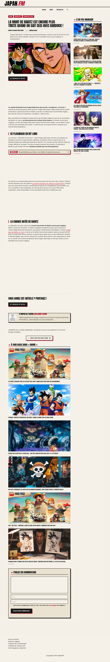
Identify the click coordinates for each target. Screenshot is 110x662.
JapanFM (60, 655)
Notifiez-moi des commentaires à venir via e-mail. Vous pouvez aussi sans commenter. (39, 605)
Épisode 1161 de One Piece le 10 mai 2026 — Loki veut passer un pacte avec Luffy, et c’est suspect (33, 453)
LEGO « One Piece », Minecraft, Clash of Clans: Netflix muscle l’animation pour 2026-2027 (31, 525)
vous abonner (52, 605)
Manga (44, 10)
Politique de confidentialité (17, 643)
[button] (67, 9)
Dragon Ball (18, 16)
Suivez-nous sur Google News (39, 338)
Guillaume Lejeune (40, 314)
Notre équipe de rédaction (17, 648)
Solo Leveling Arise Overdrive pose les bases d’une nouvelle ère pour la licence (87, 150)
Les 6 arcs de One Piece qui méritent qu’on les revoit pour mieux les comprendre (87, 106)
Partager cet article (18, 78)
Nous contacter (13, 639)
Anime (51, 10)
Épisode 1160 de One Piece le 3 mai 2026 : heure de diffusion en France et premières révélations (87, 40)
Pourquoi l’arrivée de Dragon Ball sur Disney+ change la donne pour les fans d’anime (30, 417)
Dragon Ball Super (28, 16)
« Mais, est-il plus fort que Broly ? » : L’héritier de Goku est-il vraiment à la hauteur (87, 84)
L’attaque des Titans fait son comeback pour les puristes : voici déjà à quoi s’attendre (86, 128)
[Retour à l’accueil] (15, 3)
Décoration (60, 10)
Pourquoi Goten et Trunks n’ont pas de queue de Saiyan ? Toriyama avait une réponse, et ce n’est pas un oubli (36, 561)
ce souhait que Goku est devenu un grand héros (48, 183)
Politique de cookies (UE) (16, 646)
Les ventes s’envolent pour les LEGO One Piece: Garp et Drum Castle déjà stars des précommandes (34, 381)
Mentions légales (14, 641)
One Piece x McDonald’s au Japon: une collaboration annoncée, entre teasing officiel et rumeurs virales (35, 489)
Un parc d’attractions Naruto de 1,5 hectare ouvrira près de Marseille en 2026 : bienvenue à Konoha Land (87, 62)
